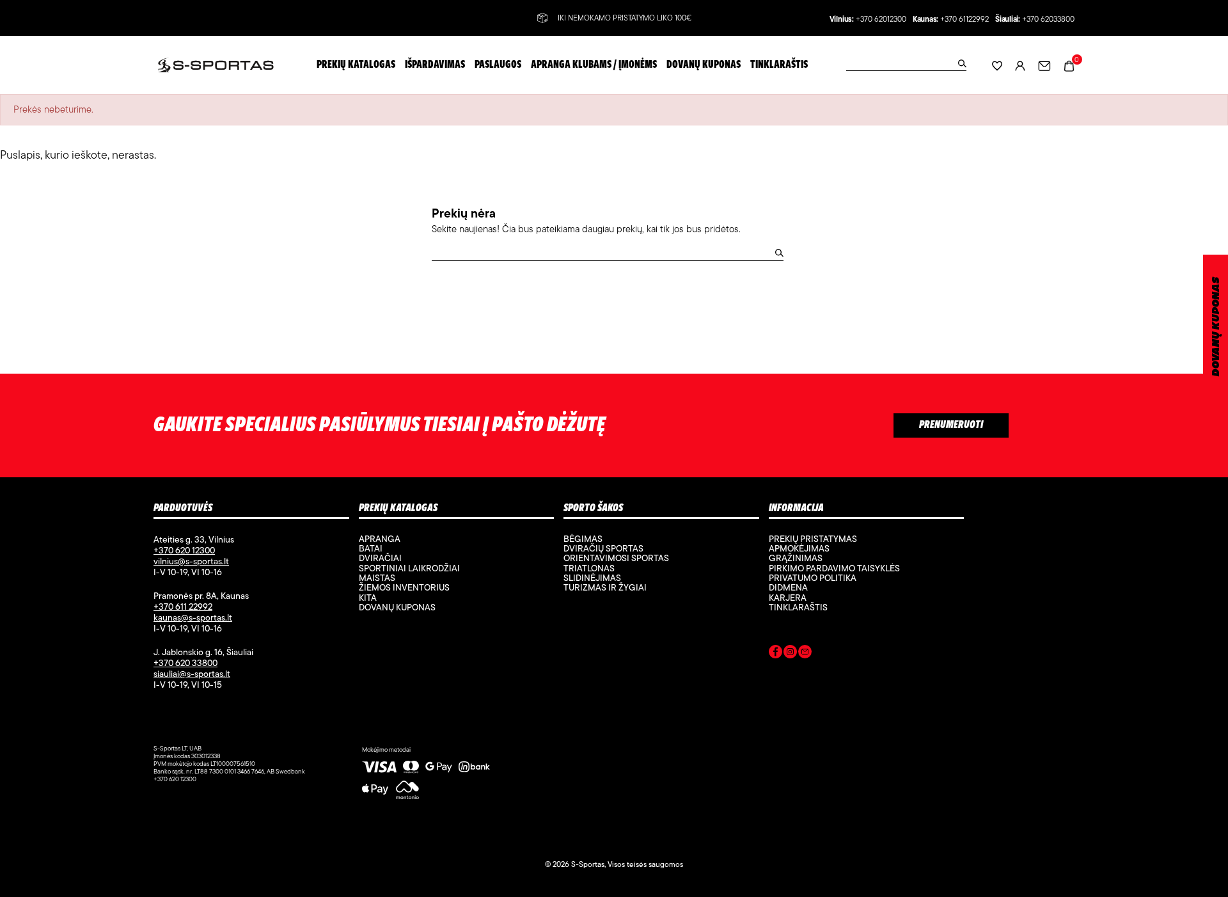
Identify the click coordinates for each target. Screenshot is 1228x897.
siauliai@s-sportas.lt (192, 673)
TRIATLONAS (589, 568)
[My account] (1020, 65)
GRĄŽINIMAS (796, 558)
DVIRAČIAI (380, 558)
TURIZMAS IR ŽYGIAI (605, 587)
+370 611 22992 (183, 606)
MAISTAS (377, 577)
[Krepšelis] (1069, 64)
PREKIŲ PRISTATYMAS (813, 538)
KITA (368, 597)
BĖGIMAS (582, 538)
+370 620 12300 (184, 550)
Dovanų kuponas (397, 607)
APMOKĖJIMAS (799, 548)
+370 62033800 (1048, 19)
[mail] (805, 654)
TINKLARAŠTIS (798, 607)
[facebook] (775, 654)
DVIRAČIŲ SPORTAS (603, 548)
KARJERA (788, 597)
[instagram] (790, 654)
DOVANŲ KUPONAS (1216, 326)
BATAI (370, 548)
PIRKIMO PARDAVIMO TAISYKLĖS (834, 568)
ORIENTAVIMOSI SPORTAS (616, 558)
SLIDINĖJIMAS (592, 577)
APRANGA (379, 538)
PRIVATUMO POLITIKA (812, 577)
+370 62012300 (881, 19)
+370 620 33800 (185, 663)
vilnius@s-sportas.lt (191, 561)
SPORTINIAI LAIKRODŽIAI (409, 568)
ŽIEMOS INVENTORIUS (404, 587)
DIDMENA (788, 587)
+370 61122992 (964, 19)
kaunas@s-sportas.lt (193, 617)
